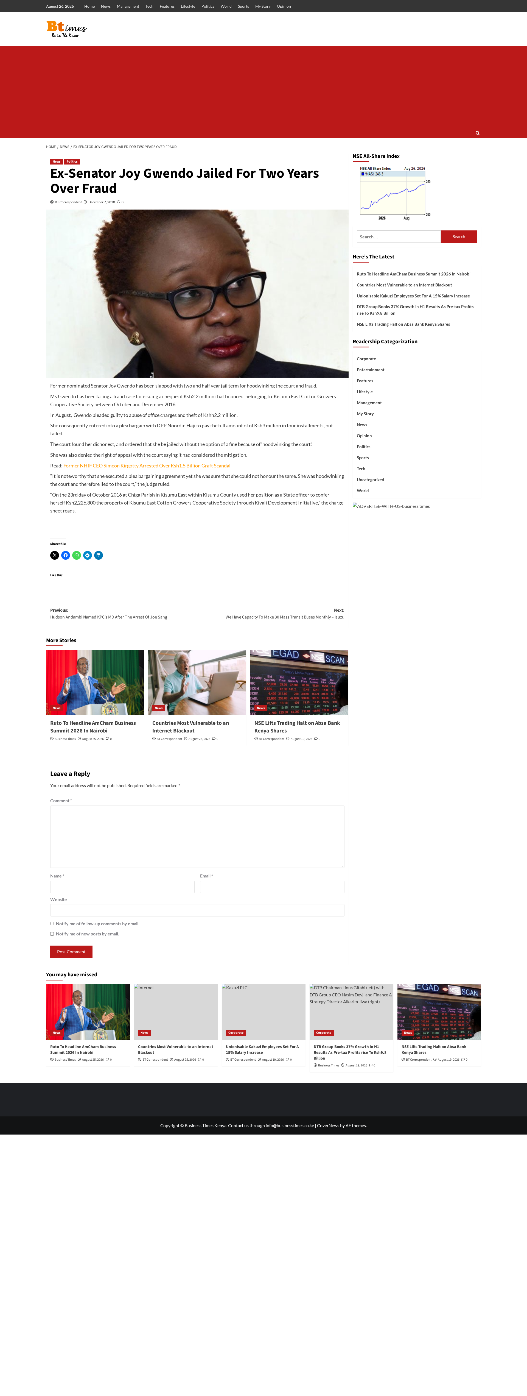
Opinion (284, 6)
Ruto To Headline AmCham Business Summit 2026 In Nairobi (93, 727)
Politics (207, 6)
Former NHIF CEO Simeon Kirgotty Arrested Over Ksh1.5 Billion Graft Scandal (147, 465)
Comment (61, 800)
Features (167, 6)
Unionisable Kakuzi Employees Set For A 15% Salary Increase (413, 295)
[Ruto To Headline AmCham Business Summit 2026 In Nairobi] (95, 682)
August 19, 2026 (301, 739)
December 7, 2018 (101, 202)
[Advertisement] (263, 87)
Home (89, 6)
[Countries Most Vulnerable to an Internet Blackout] (197, 682)
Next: (285, 613)
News (106, 6)
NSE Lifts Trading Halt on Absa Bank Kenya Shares (403, 324)
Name (57, 875)
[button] (477, 133)
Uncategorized (370, 479)
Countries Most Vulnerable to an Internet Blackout (190, 727)
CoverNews (328, 1125)
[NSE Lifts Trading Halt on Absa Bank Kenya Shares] (299, 682)
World (226, 6)
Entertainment (371, 369)
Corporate (366, 358)
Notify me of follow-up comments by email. (97, 923)
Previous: (108, 613)
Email (206, 875)
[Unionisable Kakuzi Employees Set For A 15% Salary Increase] (263, 1012)
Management (128, 6)
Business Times (65, 739)
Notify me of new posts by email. (87, 933)
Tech (149, 6)
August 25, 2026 (93, 739)
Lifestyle (188, 6)
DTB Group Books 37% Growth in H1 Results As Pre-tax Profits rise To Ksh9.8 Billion (415, 310)
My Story (263, 6)
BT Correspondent (68, 202)
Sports (243, 6)
